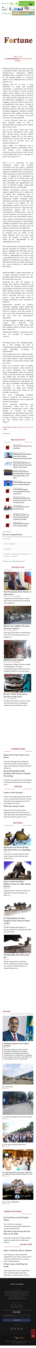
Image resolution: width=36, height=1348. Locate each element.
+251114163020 (18, 1305)
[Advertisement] (18, 726)
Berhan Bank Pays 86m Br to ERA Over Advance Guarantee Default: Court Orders (22, 465)
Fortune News (16, 452)
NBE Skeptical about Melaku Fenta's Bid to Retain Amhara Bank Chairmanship (22, 456)
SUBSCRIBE (17, 1320)
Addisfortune (8, 1341)
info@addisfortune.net (16, 1307)
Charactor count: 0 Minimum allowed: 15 (14, 561)
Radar (14, 444)
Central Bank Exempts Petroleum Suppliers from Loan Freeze (21, 491)
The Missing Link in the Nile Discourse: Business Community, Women (21, 517)
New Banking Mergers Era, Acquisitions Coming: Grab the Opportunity (22, 500)
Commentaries (16, 496)
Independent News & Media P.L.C (22, 1341)
